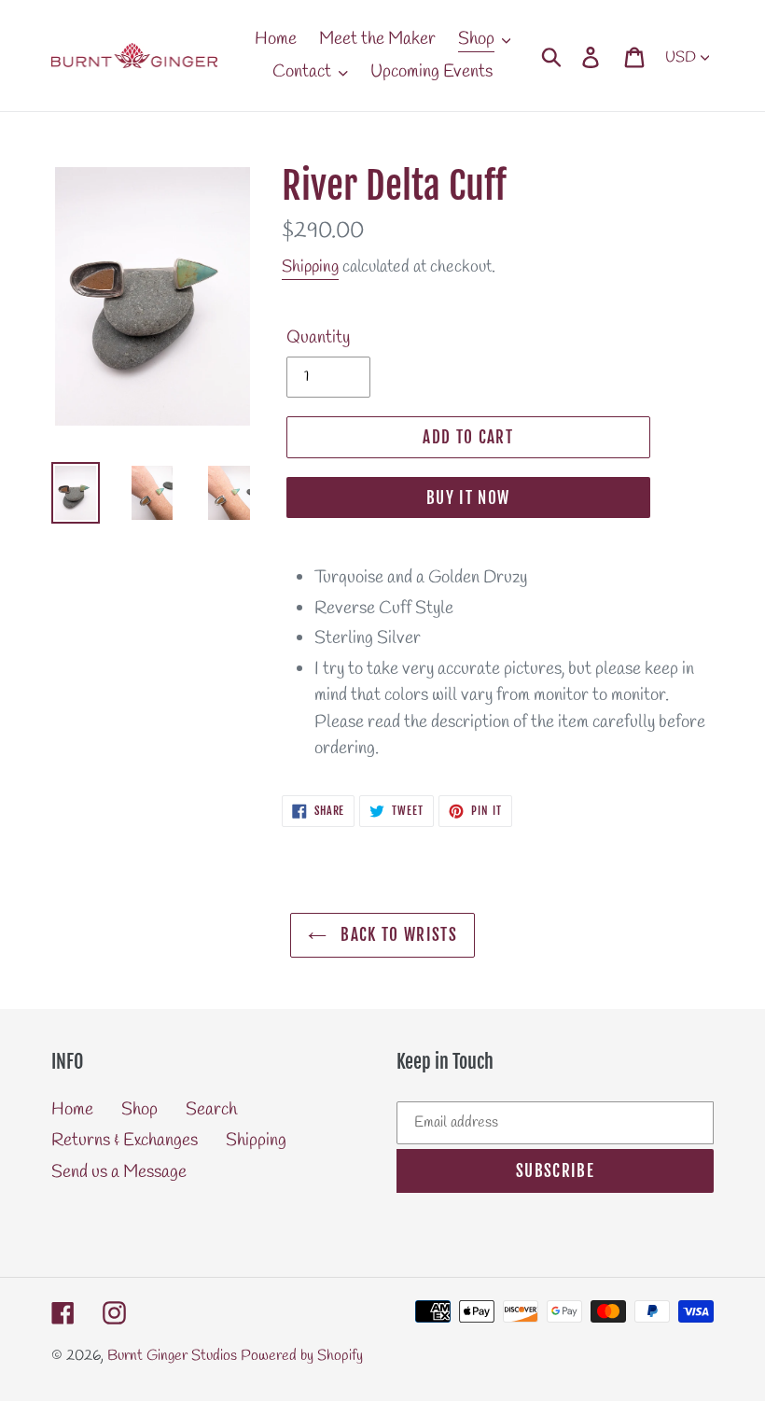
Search (211, 1110)
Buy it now (468, 498)
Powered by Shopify (302, 1356)
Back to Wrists (396, 935)
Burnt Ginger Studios (172, 1356)
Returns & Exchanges (124, 1140)
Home (72, 1110)
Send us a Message (119, 1172)
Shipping (310, 267)
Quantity (318, 338)
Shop (139, 1110)
